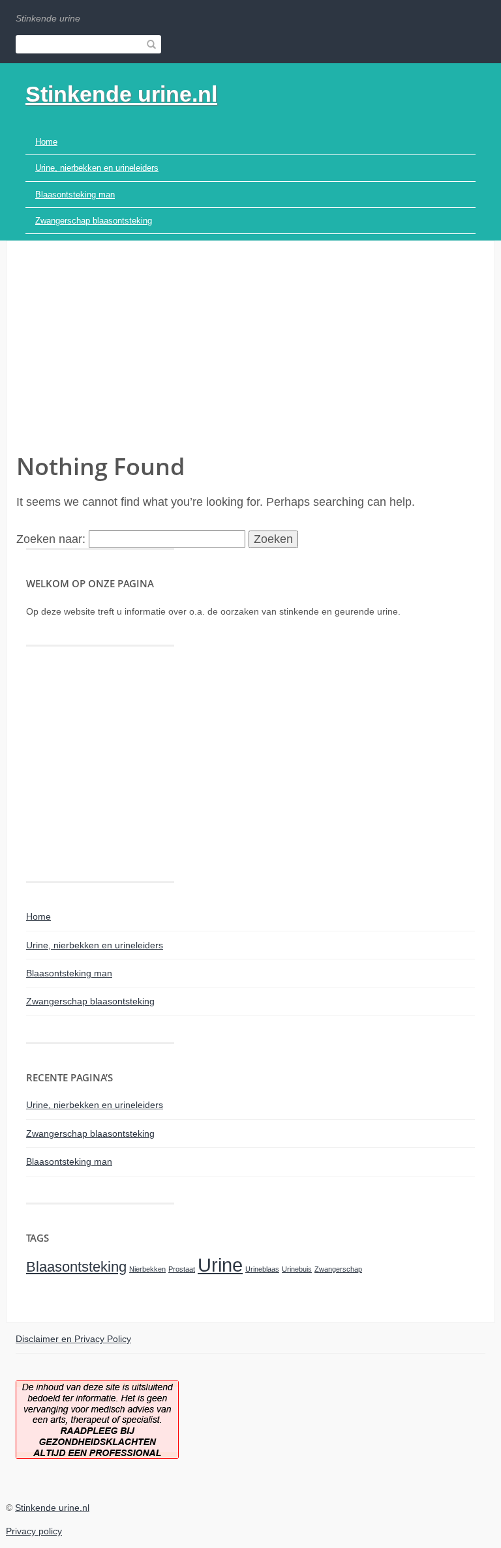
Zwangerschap (338, 1269)
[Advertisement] (250, 352)
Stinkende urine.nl (121, 93)
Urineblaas (262, 1269)
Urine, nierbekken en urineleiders (97, 168)
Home (46, 142)
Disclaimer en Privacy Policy (73, 1339)
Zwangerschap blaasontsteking (93, 221)
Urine (220, 1265)
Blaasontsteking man (75, 194)
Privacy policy (34, 1531)
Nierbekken (147, 1269)
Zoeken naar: (50, 539)
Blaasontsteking (76, 1267)
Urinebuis (297, 1269)
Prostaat (181, 1269)
